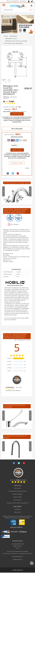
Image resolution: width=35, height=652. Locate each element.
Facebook (14, 463)
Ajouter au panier (17, 114)
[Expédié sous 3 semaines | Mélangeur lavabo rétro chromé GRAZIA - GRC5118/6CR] (17, 198)
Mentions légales (17, 494)
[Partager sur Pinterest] (18, 173)
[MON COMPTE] (28, 1)
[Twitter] (13, 173)
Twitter (19, 463)
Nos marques (17, 500)
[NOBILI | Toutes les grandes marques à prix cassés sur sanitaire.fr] (28, 88)
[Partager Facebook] (8, 173)
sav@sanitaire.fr (17, 559)
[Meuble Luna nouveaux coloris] (17, 24)
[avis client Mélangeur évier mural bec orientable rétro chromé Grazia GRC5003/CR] (6, 103)
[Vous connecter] (32, 1)
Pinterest (24, 463)
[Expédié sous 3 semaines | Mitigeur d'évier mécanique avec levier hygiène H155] (17, 422)
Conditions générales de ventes (18, 491)
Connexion (18, 509)
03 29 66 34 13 (23, 1)
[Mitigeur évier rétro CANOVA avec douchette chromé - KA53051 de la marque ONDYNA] (17, 452)
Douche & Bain (17, 497)
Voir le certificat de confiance (22, 340)
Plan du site (17, 488)
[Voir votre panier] (31, 5)
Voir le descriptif (16, 129)
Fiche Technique (14, 224)
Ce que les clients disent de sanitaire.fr (17, 503)
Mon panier (17, 512)
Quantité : (14, 145)
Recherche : (9, 9)
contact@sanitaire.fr (17, 556)
